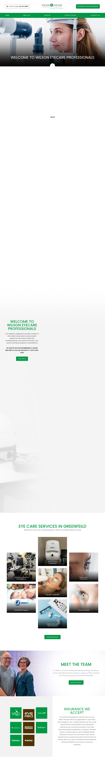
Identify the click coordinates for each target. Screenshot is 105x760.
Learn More (22, 359)
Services (47, 15)
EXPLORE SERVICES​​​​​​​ (52, 117)
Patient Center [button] (70, 15)
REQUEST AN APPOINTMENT (89, 6)
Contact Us (95, 15)
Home (7, 15)
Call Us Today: (18, 6)
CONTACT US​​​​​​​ (54, 117)
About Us (26, 15)
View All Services (52, 637)
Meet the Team (76, 682)
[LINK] (21, 553)
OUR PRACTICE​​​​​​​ (51, 117)
